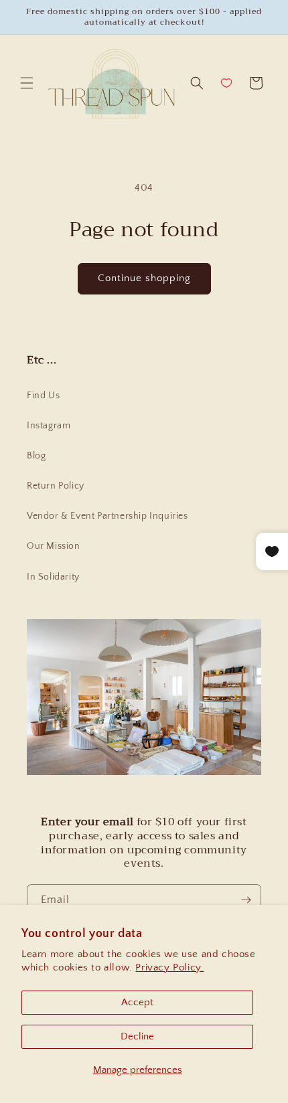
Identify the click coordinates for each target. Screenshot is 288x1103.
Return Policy (55, 486)
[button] (27, 83)
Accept (137, 1002)
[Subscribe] (246, 900)
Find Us (43, 395)
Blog (36, 455)
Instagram (48, 425)
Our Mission (53, 546)
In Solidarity (53, 577)
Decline (137, 1036)
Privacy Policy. (169, 967)
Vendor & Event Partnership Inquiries (107, 516)
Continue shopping (144, 278)
